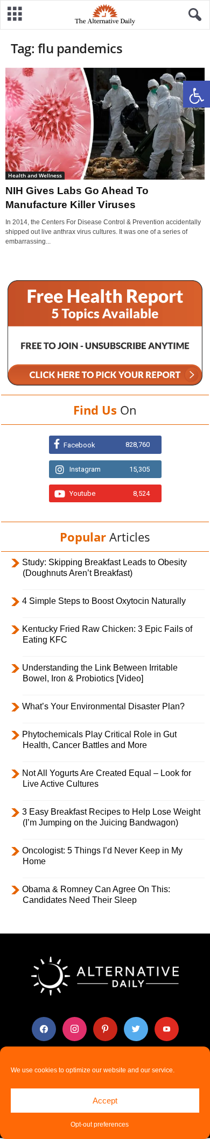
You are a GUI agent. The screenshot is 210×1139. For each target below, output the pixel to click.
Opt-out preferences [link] (100, 1124)
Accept (105, 1100)
